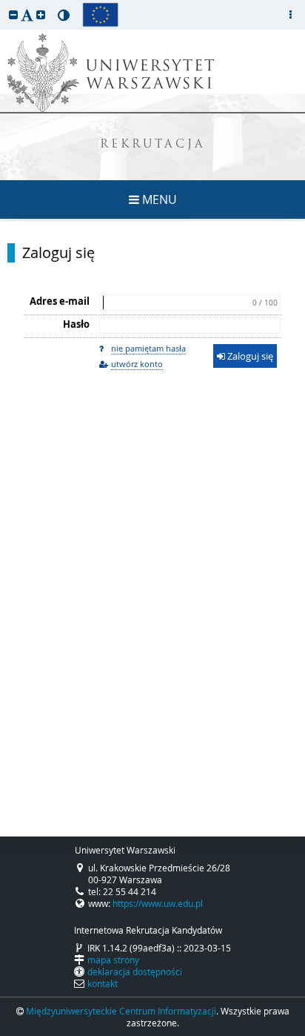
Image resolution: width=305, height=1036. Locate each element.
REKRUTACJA (153, 145)
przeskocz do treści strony (3, 3)
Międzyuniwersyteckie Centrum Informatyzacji (121, 1011)
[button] (13, 14)
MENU (158, 199)
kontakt (102, 983)
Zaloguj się (58, 253)
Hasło (76, 324)
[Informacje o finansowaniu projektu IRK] (100, 14)
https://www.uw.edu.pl (158, 903)
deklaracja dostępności (134, 971)
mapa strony (113, 960)
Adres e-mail (60, 301)
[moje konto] (290, 15)
